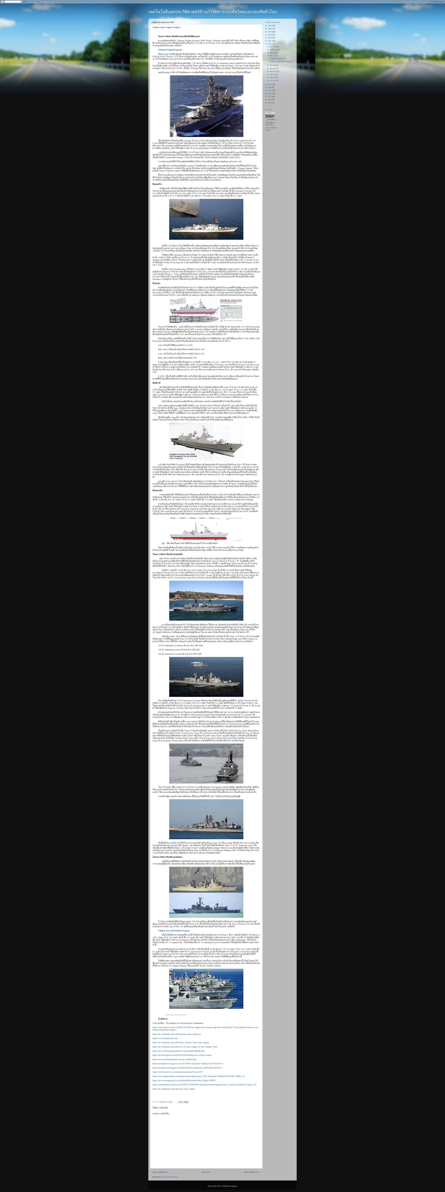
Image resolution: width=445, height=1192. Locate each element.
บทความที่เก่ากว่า (251, 1172)
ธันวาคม (273, 46)
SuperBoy (271, 119)
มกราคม (273, 80)
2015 (270, 97)
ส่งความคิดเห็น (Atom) (170, 1177)
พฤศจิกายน (274, 49)
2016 (270, 93)
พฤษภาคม (273, 71)
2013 (270, 103)
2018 (270, 87)
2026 (270, 25)
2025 (270, 28)
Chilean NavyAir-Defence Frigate (174, 930)
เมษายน (273, 74)
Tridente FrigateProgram (170, 50)
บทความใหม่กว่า (160, 1172)
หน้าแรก (206, 1172)
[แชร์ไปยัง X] (183, 1102)
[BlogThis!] (181, 1102)
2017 (270, 90)
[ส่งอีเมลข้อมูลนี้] (179, 1102)
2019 (270, 84)
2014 (270, 100)
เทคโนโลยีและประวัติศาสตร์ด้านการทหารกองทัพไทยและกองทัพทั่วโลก (212, 11)
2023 (270, 35)
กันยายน (273, 56)
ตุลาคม (272, 53)
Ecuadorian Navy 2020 (277, 58)
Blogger (234, 1186)
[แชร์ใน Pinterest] (188, 1102)
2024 (270, 32)
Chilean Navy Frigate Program (280, 61)
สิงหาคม (273, 65)
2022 (270, 38)
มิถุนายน (273, 68)
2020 (270, 44)
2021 (270, 41)
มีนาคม (272, 77)
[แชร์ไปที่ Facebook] (185, 1102)
